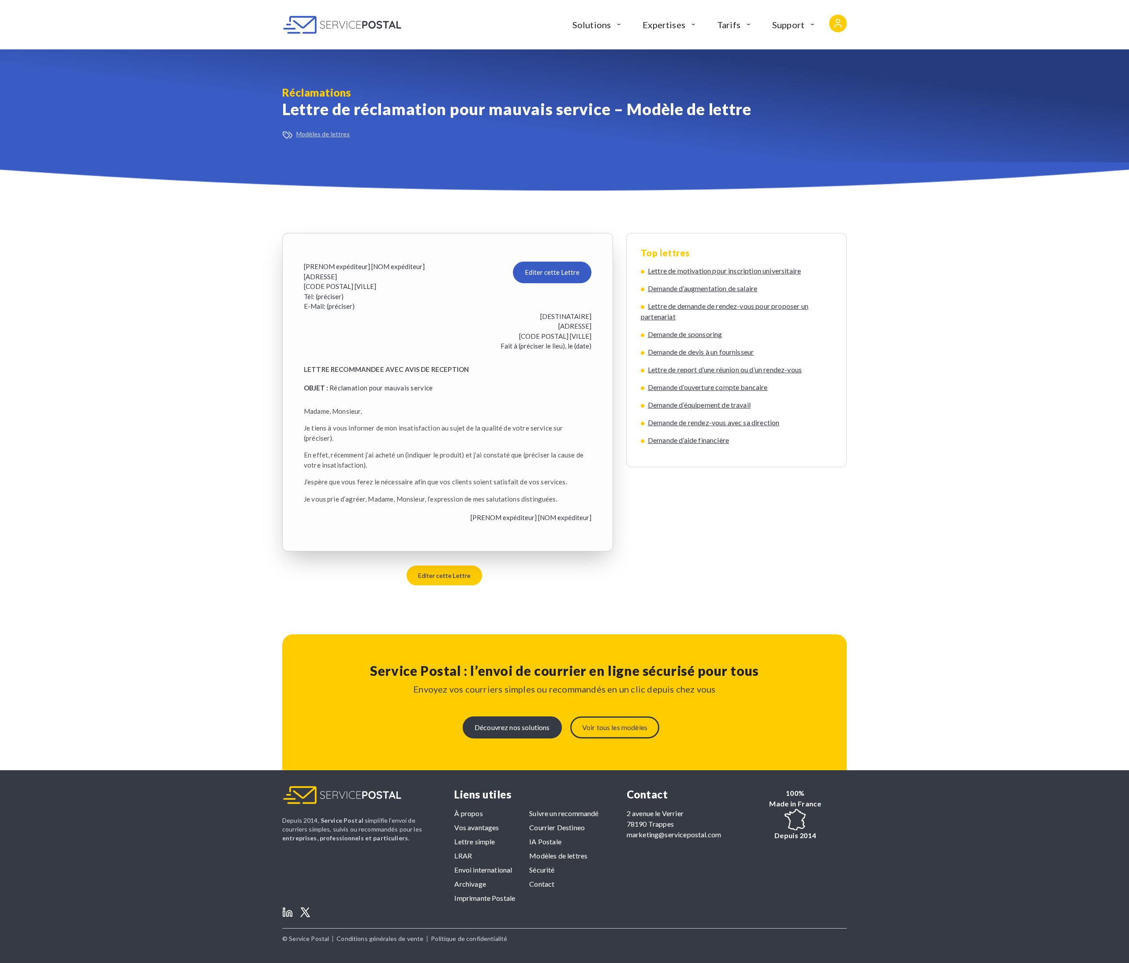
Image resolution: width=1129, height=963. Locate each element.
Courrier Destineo (557, 827)
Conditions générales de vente (379, 938)
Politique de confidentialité (469, 938)
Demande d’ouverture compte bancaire (708, 387)
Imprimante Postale (484, 898)
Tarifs (728, 24)
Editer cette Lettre (552, 272)
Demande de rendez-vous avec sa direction (713, 422)
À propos (468, 813)
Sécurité (541, 870)
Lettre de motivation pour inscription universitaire (724, 270)
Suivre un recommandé (563, 813)
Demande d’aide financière (688, 440)
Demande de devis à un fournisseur (701, 352)
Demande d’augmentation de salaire (702, 288)
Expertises (664, 24)
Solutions (591, 24)
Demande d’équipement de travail (699, 405)
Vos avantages (476, 827)
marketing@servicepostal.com (674, 834)
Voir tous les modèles (614, 727)
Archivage (470, 884)
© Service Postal (305, 938)
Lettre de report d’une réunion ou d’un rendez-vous (725, 369)
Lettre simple (474, 841)
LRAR (463, 855)
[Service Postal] (342, 24)
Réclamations (316, 92)
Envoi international (483, 870)
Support (788, 24)
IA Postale (545, 841)
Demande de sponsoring (685, 334)
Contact (541, 884)
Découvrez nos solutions (512, 727)
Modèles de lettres (323, 134)
